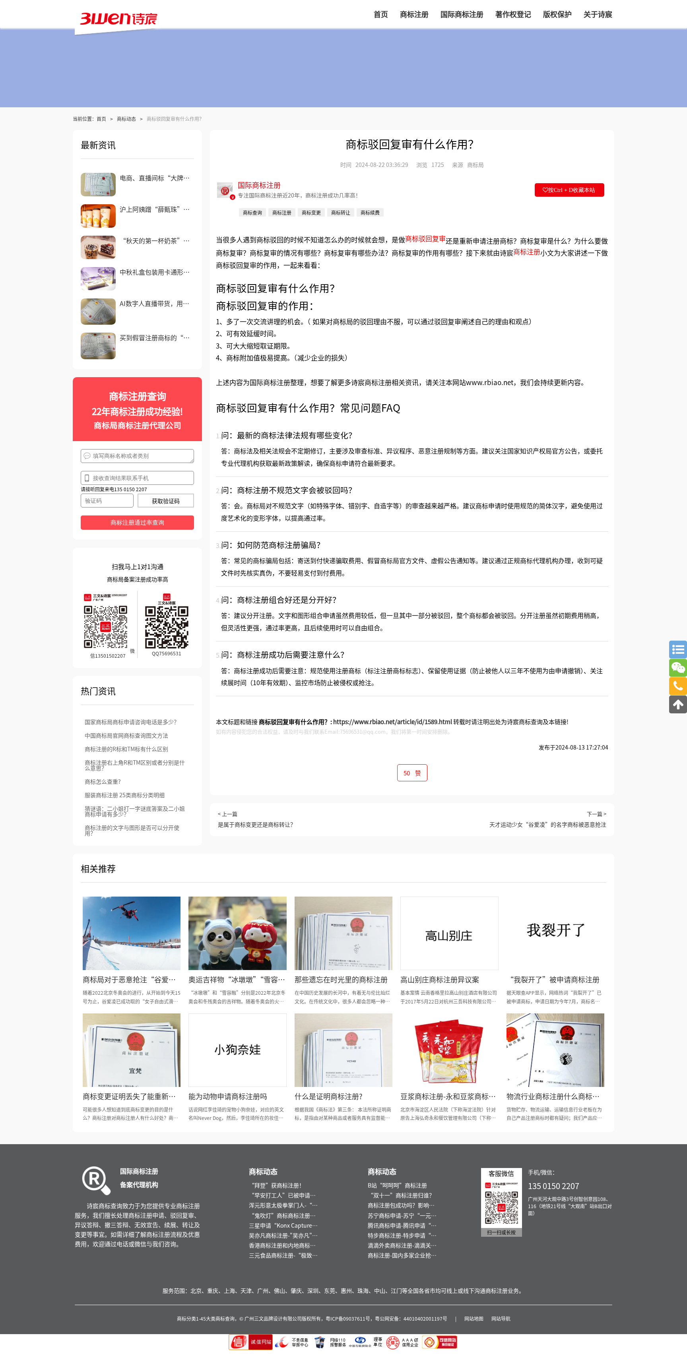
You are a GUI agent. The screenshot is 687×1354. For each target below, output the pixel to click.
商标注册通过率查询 (137, 522)
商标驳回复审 (425, 238)
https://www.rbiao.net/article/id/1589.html (392, 721)
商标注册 (526, 251)
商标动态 (126, 118)
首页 (101, 118)
